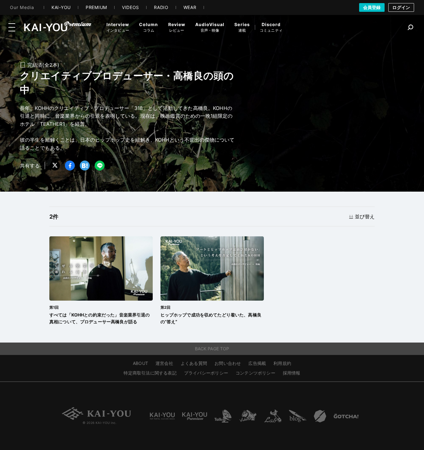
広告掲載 (257, 363)
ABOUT (140, 363)
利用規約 (282, 363)
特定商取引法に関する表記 (150, 372)
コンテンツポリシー (255, 372)
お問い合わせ (227, 363)
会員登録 (372, 7)
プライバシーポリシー (206, 372)
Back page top (212, 348)
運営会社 (164, 363)
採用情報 (291, 372)
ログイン (401, 7)
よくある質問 (194, 363)
